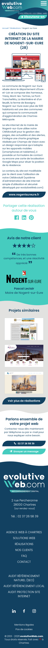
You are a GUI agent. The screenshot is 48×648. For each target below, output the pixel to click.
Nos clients (24, 550)
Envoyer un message (26, 451)
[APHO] (24, 383)
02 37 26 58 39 (26, 443)
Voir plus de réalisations (24, 401)
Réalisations (24, 544)
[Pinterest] (31, 218)
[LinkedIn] (24, 218)
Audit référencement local (24, 586)
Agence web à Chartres (24, 532)
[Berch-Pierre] (24, 329)
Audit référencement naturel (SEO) (24, 578)
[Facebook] (17, 218)
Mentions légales (24, 624)
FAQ (24, 556)
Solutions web (24, 538)
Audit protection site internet (24, 594)
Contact (24, 562)
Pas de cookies (24, 629)
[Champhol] (24, 356)
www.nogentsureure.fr (24, 194)
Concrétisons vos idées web (32, 15)
